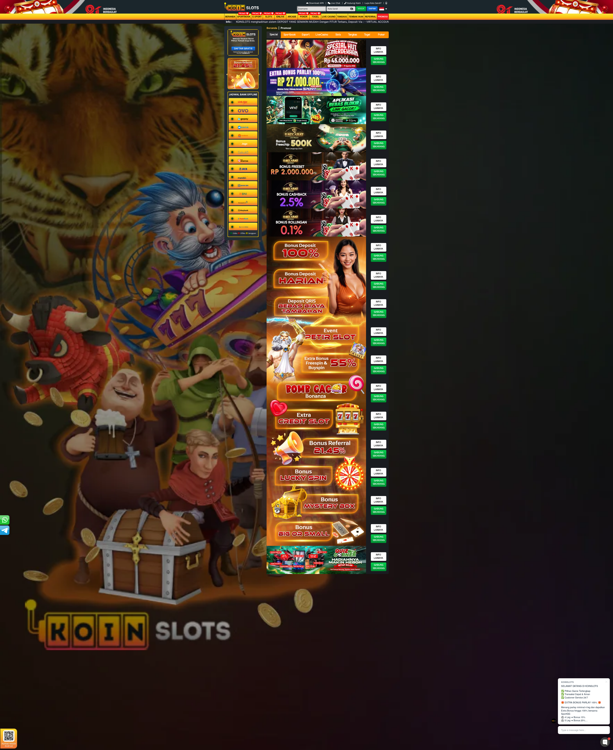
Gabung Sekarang (379, 61)
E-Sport (257, 16)
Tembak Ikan (356, 16)
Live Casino (328, 16)
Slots (268, 16)
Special (274, 34)
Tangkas (342, 16)
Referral (370, 16)
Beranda (230, 16)
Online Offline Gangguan (244, 233)
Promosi (383, 16)
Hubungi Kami (353, 3)
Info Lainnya (378, 50)
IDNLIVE (280, 16)
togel (315, 16)
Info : (229, 21)
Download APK (316, 3)
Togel (367, 34)
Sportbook (243, 16)
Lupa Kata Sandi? (373, 3)
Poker (303, 16)
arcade (292, 16)
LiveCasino (322, 34)
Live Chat (335, 3)
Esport (306, 34)
